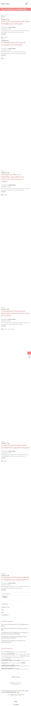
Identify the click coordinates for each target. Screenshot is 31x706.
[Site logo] (5, 3)
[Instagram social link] (14, 689)
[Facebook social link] (13, 689)
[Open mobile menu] (29, 3)
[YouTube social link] (16, 689)
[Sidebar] (2, 698)
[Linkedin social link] (18, 689)
